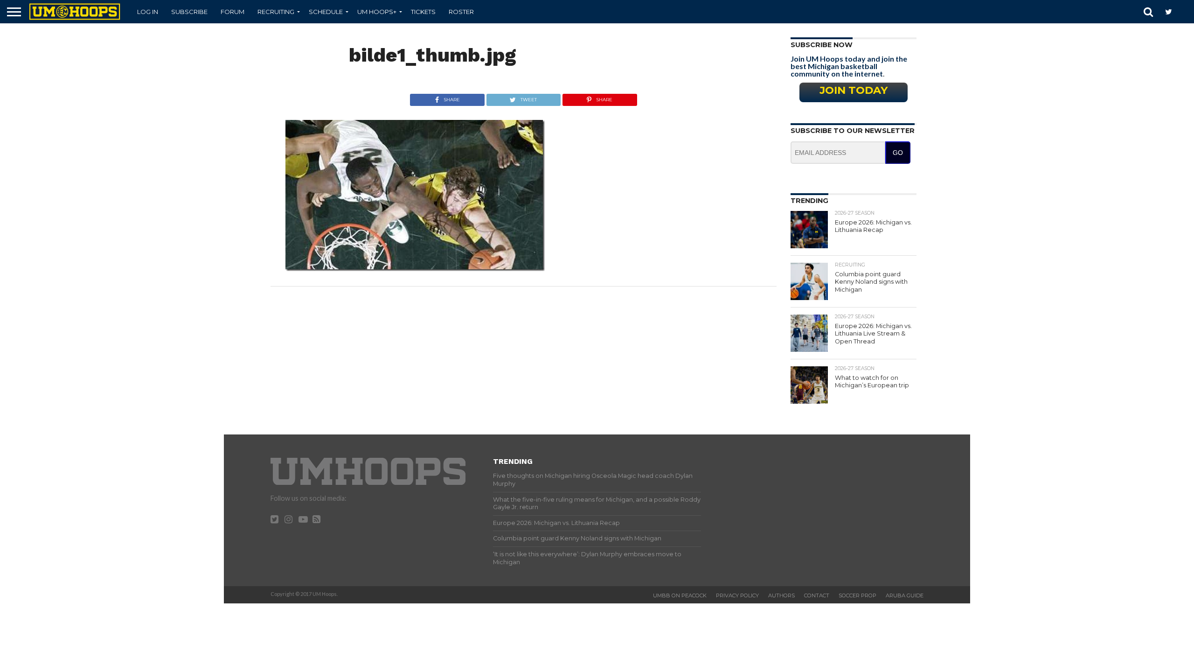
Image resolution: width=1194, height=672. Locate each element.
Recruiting (275, 11)
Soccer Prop (857, 595)
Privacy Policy (737, 595)
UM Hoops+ (376, 11)
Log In (147, 11)
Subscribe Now (822, 45)
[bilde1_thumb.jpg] (415, 268)
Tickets (423, 11)
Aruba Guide (904, 595)
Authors (781, 595)
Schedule (326, 11)
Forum (232, 11)
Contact (816, 595)
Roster (461, 11)
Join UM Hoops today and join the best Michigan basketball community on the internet (849, 66)
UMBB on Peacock (680, 595)
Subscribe (189, 11)
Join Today (853, 90)
